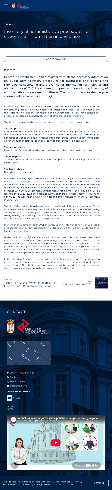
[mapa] (29, 353)
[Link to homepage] (21, 5)
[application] (56, 442)
